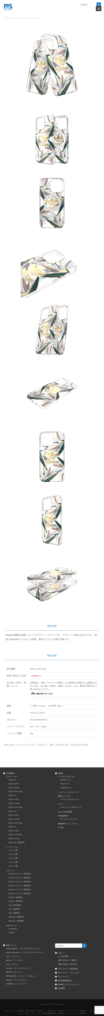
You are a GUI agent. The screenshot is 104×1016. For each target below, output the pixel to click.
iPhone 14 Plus (14, 819)
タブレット (10, 871)
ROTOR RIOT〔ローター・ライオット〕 (21, 976)
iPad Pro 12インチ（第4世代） (20, 882)
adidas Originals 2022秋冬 (79, 745)
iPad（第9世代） (15, 909)
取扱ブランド (11, 945)
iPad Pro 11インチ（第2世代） (20, 893)
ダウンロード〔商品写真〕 (68, 969)
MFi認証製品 (63, 816)
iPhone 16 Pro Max (16, 791)
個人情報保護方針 (65, 981)
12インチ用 (13, 862)
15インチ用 (13, 850)
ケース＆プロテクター (66, 777)
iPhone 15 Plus (14, 803)
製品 (51, 745)
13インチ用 (13, 858)
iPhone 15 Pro (14, 799)
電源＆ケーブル (64, 796)
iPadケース (65, 784)
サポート (61, 953)
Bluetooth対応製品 (65, 812)
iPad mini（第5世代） (17, 921)
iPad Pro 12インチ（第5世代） (20, 878)
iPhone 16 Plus (14, 788)
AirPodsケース (11, 925)
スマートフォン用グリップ (71, 807)
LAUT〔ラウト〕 (12, 964)
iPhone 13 (12, 827)
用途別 (60, 773)
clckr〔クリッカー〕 (14, 956)
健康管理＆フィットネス (67, 824)
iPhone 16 (12, 780)
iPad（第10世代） (15, 905)
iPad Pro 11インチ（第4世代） (20, 886)
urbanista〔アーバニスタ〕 (16, 980)
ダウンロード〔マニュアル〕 (69, 973)
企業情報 (61, 988)
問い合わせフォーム (42, 693)
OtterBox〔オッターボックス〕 (18, 968)
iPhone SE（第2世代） (17, 842)
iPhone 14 (12, 811)
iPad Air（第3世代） (16, 901)
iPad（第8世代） (15, 913)
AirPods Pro (13, 929)
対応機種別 (10, 773)
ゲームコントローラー (69, 819)
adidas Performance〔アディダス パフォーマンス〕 (25, 952)
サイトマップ (63, 977)
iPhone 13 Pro (14, 831)
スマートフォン (12, 777)
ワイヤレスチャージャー (70, 799)
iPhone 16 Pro (14, 784)
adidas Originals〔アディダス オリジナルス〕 (20, 745)
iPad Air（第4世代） (16, 897)
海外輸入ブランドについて (68, 984)
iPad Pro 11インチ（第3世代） (20, 890)
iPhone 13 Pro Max (16, 835)
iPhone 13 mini (14, 839)
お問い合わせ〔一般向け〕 (68, 960)
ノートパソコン (12, 847)
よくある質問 (63, 956)
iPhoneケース (43, 745)
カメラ (60, 804)
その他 (60, 827)
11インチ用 (13, 866)
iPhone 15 (12, 795)
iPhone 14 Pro (14, 815)
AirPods (11, 933)
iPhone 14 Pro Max (62, 745)
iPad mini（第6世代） (17, 917)
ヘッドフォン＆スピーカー (68, 792)
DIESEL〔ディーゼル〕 (15, 960)
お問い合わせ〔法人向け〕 (68, 964)
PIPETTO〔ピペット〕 (14, 972)
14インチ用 (13, 854)
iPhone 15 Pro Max (16, 807)
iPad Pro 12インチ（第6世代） (20, 874)
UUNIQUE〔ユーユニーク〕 (17, 984)
